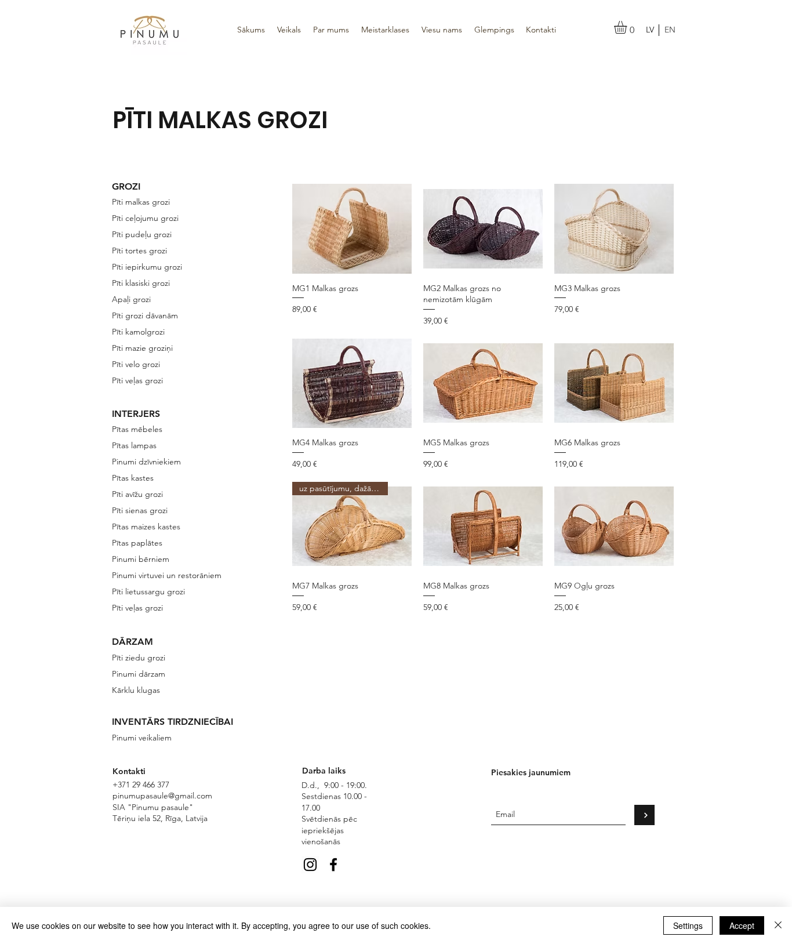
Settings (688, 925)
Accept (741, 925)
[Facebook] (333, 864)
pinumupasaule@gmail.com (162, 795)
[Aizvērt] (778, 925)
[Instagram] (310, 864)
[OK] (644, 815)
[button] (628, 27)
